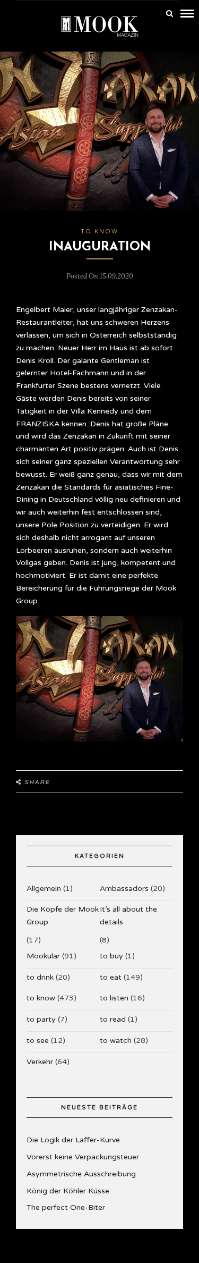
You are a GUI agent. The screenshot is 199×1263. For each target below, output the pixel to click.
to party (41, 1019)
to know (99, 231)
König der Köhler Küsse (68, 1190)
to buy (111, 956)
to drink (40, 977)
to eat (111, 977)
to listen (114, 998)
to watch (116, 1040)
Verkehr (40, 1061)
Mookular (43, 956)
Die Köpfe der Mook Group (63, 916)
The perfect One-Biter (66, 1207)
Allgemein (44, 888)
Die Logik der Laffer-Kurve (73, 1139)
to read (113, 1019)
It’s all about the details (128, 916)
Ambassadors (124, 888)
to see (38, 1040)
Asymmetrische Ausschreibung (81, 1173)
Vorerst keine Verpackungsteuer (83, 1156)
